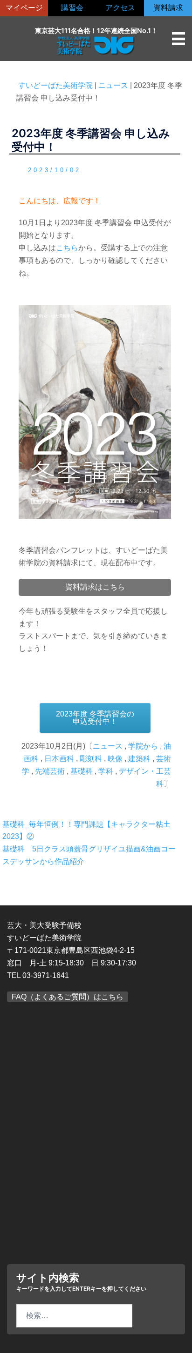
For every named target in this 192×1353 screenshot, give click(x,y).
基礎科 (81, 771)
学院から (143, 746)
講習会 (72, 8)
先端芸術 (50, 771)
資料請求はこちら (95, 587)
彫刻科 (91, 759)
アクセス (120, 8)
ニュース (108, 746)
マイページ (24, 8)
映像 (115, 759)
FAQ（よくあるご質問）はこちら (67, 997)
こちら (67, 248)
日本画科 (59, 759)
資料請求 (168, 8)
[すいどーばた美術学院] (96, 45)
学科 (105, 771)
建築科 (139, 759)
